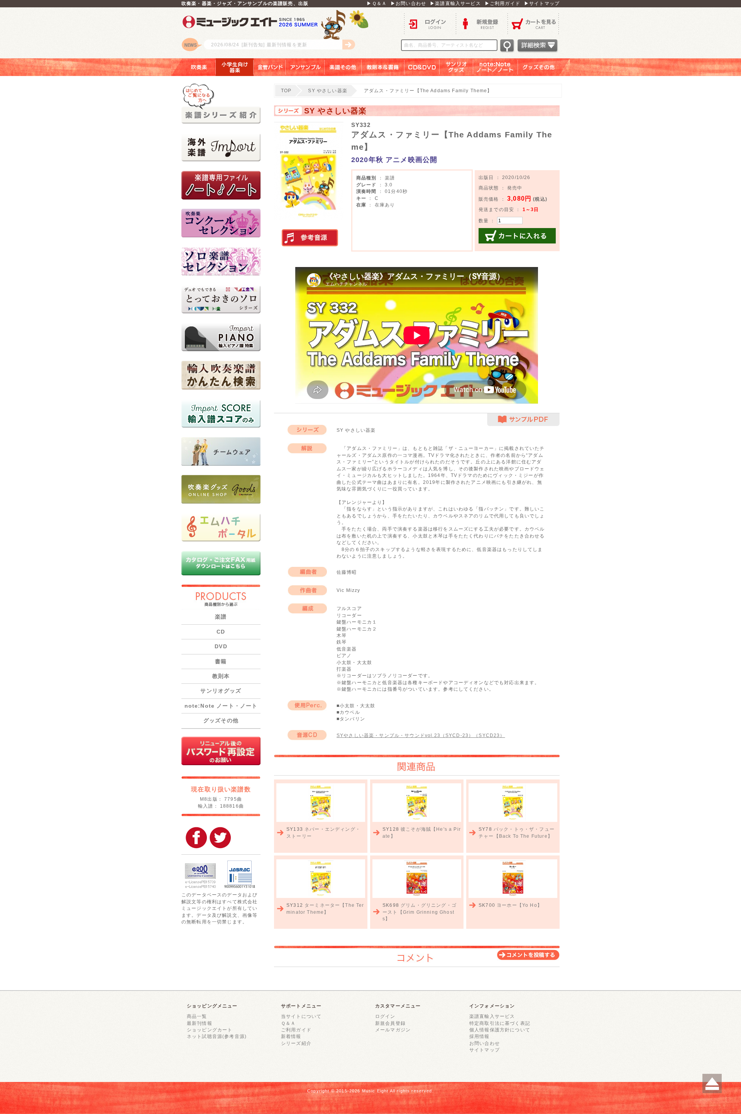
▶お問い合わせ (408, 3)
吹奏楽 (193, 67)
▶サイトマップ (542, 3)
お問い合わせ (484, 1043)
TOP (286, 90)
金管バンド (270, 67)
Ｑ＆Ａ (288, 1023)
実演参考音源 (310, 238)
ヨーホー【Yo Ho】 (519, 905)
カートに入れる (517, 235)
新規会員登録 (390, 1023)
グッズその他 (544, 67)
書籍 (221, 661)
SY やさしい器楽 (327, 90)
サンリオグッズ (456, 67)
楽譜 (221, 617)
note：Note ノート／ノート (495, 67)
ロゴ (277, 32)
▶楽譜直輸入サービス (455, 3)
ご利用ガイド (296, 1029)
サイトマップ (484, 1049)
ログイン (430, 23)
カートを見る (534, 23)
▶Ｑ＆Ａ (377, 3)
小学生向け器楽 (235, 67)
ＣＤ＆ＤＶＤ (422, 67)
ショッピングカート (209, 1029)
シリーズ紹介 (296, 1043)
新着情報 (291, 1036)
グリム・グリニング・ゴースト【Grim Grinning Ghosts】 (419, 912)
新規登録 (482, 23)
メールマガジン (393, 1029)
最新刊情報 (199, 1023)
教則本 (221, 676)
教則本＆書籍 (383, 67)
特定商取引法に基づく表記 (499, 1023)
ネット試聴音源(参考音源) (217, 1036)
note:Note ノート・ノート (221, 706)
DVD (221, 646)
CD (221, 632)
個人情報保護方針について (499, 1029)
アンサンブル (305, 67)
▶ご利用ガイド (502, 3)
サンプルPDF (523, 419)
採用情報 (479, 1036)
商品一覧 (197, 1016)
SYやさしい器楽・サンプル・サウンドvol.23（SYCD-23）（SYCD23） (421, 735)
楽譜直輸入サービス (492, 1016)
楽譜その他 (343, 67)
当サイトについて (301, 1016)
